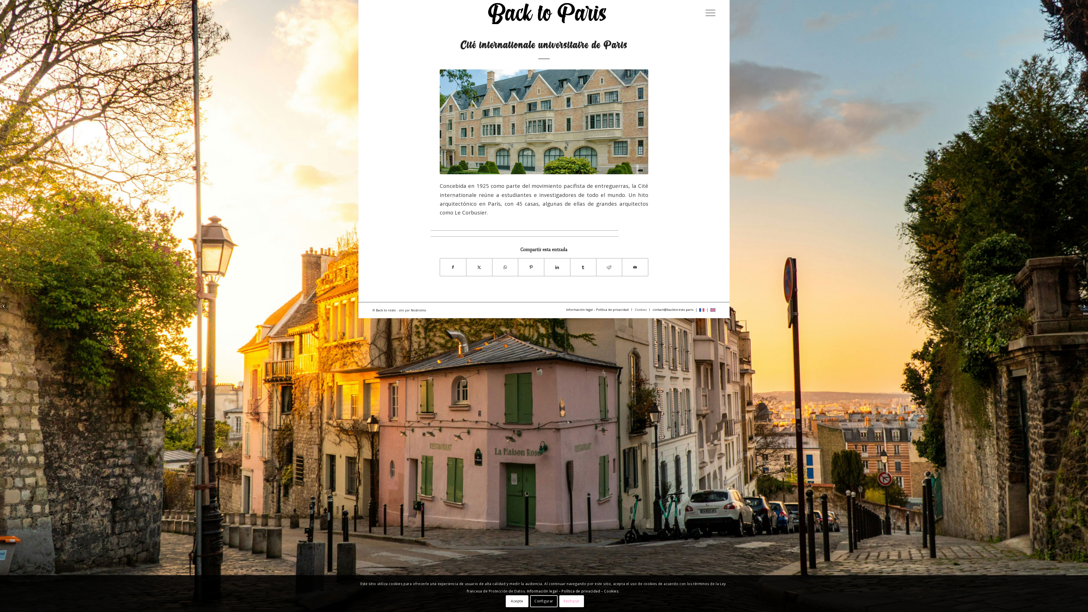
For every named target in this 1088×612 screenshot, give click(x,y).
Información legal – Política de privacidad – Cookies (573, 591)
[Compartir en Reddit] (609, 267)
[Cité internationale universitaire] (544, 121)
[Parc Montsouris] (1083, 306)
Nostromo (418, 310)
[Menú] (708, 13)
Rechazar (572, 600)
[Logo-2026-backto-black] (547, 12)
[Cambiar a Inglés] (712, 310)
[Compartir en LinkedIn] (557, 267)
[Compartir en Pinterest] (531, 267)
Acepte (517, 600)
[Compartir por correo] (635, 267)
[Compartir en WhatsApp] (505, 267)
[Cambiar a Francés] (701, 310)
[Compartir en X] (479, 267)
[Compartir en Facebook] (453, 267)
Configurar (543, 600)
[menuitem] (708, 13)
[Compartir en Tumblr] (583, 267)
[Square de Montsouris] (4, 306)
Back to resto (386, 310)
